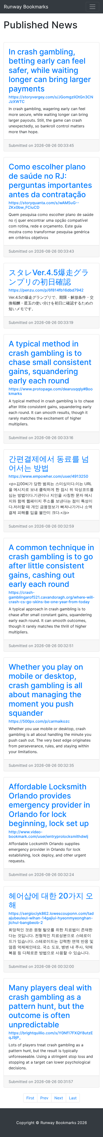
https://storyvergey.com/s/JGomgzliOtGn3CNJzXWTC (51, 99)
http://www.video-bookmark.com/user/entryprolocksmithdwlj (48, 834)
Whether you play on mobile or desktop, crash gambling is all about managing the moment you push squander (46, 690)
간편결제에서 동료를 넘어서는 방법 (49, 463)
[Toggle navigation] (92, 7)
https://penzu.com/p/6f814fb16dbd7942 (46, 290)
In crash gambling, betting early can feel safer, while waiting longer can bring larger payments (50, 70)
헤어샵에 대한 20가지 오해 (51, 900)
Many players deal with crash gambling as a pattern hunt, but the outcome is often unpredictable (50, 1006)
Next (58, 1097)
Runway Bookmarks (26, 7)
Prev (44, 1097)
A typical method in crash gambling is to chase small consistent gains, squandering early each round (50, 362)
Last (73, 1097)
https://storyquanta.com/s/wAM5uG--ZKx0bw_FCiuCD (44, 205)
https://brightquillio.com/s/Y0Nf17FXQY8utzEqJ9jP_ (51, 1035)
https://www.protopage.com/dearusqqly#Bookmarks (51, 391)
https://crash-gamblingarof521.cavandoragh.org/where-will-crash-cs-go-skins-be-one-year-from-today (51, 597)
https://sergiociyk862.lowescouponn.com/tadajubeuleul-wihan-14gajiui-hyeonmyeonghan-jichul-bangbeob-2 (51, 918)
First (30, 1097)
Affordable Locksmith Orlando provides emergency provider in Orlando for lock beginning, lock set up (49, 805)
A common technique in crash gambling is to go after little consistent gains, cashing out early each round (51, 566)
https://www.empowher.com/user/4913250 (48, 476)
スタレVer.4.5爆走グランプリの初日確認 (49, 277)
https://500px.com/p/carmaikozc (39, 721)
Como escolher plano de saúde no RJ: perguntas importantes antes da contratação (50, 180)
